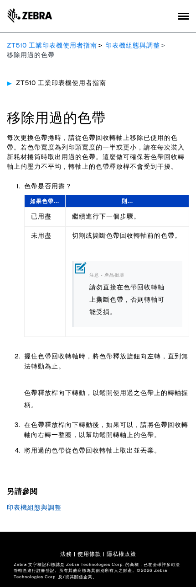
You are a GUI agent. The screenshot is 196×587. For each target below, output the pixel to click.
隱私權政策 (121, 554)
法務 (66, 554)
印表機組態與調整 (132, 46)
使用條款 (89, 554)
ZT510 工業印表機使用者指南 (52, 46)
